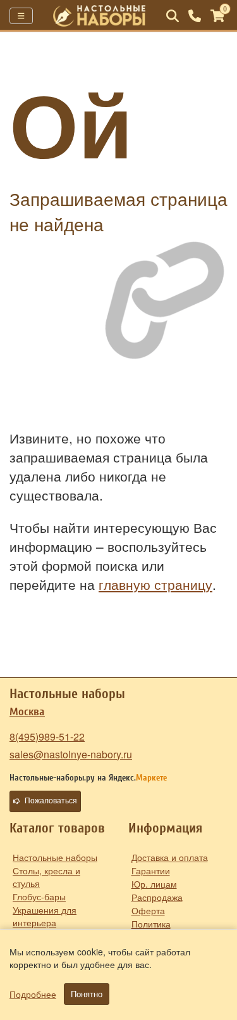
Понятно (86, 994)
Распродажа (157, 897)
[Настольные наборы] (99, 16)
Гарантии (150, 870)
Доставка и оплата (169, 857)
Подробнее (32, 994)
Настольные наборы (55, 857)
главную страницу (155, 584)
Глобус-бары (39, 896)
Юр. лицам (154, 883)
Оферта (148, 910)
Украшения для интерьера (44, 916)
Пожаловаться (51, 800)
